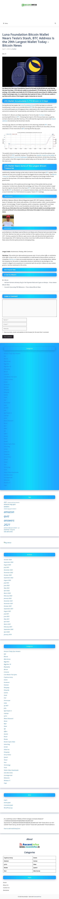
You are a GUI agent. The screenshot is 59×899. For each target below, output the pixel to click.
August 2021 (7, 611)
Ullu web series (8, 532)
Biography (7, 369)
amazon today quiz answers (10, 527)
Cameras (6, 374)
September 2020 (8, 629)
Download (6, 529)
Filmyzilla (6, 392)
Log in (5, 800)
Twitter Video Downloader (11, 472)
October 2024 (8, 559)
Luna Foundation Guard (28, 105)
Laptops (6, 415)
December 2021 (8, 601)
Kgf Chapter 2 (8, 413)
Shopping (6, 454)
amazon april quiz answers (13, 502)
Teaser (6, 462)
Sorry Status (7, 457)
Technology (7, 467)
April (19, 527)
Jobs (5, 410)
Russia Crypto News (9, 444)
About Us (5, 885)
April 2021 (7, 621)
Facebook (6, 384)
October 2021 (8, 606)
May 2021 (6, 619)
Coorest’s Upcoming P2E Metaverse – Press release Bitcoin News (22, 287)
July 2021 (6, 614)
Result (5, 439)
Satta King (7, 446)
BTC (31, 107)
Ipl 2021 (6, 408)
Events (6, 382)
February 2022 (8, 596)
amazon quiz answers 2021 (9, 518)
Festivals (6, 387)
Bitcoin (6, 280)
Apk (5, 356)
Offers (5, 433)
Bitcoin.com (12, 259)
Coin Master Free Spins (10, 377)
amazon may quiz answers (10, 505)
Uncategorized (8, 477)
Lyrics (5, 418)
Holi (5, 400)
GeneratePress (37, 896)
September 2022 (8, 578)
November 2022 (8, 572)
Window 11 (7, 483)
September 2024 (8, 562)
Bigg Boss (6, 364)
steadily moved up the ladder (45, 155)
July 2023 (6, 567)
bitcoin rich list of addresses (18, 157)
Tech (5, 464)
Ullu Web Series (8, 475)
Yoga (5, 485)
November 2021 (8, 603)
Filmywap (6, 390)
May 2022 (6, 588)
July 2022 (6, 583)
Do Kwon (41, 115)
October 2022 (8, 575)
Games (6, 395)
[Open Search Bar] (55, 23)
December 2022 (8, 570)
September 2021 (8, 609)
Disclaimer (6, 890)
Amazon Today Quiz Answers (12, 353)
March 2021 (7, 624)
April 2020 (7, 632)
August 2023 (7, 565)
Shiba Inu (6, 452)
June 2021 (6, 616)
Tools (5, 470)
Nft (5, 431)
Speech (6, 459)
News (5, 428)
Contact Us (6, 888)
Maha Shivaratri (8, 421)
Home (5, 882)
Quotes (6, 436)
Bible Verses (7, 361)
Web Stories (36, 871)
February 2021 (8, 627)
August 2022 (7, 580)
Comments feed (8, 805)
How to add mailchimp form (12, 828)
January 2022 (8, 598)
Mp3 (5, 426)
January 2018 (8, 634)
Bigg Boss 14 (7, 366)
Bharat (6, 359)
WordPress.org (8, 808)
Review (6, 441)
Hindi (5, 397)
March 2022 (7, 593)
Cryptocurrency (8, 379)
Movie (5, 423)
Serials (6, 449)
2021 (5, 502)
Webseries (7, 480)
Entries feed (7, 802)
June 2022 (6, 585)
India (5, 405)
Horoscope (7, 402)
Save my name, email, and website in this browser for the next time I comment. (26, 332)
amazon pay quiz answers (10, 509)
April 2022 (7, 590)
